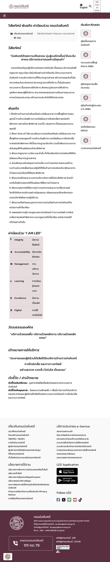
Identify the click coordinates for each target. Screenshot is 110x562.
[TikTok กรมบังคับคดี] (80, 500)
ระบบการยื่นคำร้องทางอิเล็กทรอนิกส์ (73, 442)
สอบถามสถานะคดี (64, 431)
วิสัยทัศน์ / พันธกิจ (16, 438)
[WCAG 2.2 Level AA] (63, 547)
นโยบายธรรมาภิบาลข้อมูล (19, 480)
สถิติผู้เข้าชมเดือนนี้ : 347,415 (68, 541)
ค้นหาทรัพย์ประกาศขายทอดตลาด (71, 435)
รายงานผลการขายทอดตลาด (69, 457)
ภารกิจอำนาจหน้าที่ (16, 442)
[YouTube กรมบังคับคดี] (75, 500)
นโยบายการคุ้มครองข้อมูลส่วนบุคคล (24, 477)
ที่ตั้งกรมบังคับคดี (16, 453)
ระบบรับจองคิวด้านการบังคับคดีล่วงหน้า (74, 446)
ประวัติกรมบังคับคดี (16, 431)
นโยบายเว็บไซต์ (15, 473)
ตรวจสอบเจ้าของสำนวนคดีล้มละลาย (73, 438)
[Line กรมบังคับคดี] (69, 500)
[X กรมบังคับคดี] (63, 500)
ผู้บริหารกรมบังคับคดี (17, 446)
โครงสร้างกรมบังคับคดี (18, 435)
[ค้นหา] (90, 6)
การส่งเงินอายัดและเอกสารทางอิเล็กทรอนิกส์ (76, 450)
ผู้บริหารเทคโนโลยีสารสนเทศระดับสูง (24, 450)
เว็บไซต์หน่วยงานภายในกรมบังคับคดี (24, 457)
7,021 (18, 37)
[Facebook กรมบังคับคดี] (58, 500)
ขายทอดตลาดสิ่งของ (66, 453)
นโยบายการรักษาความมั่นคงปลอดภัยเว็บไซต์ (27, 469)
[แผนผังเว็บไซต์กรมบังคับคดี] (58, 551)
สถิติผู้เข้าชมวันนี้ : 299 (66, 537)
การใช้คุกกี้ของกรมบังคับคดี (20, 498)
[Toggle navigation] (5, 16)
